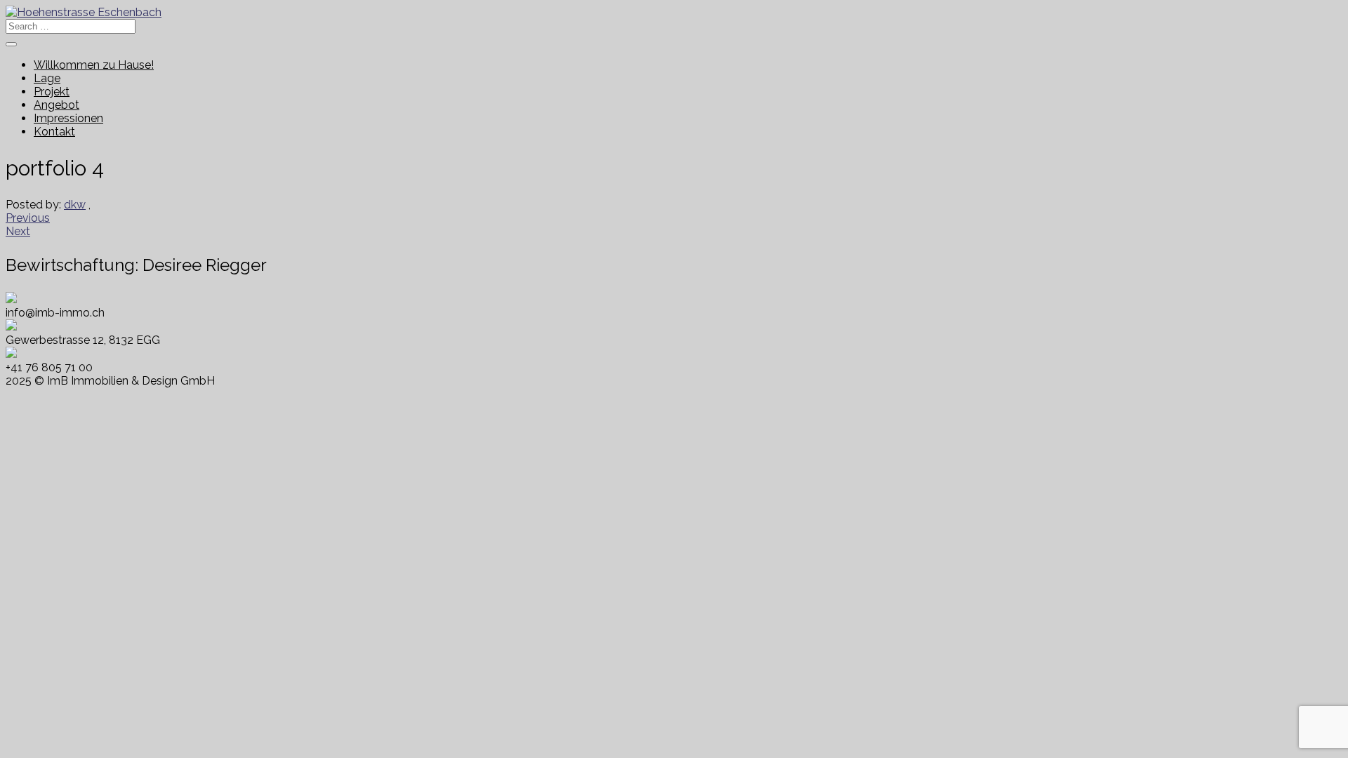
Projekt (52, 91)
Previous (28, 218)
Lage (47, 78)
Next (18, 231)
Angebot (56, 105)
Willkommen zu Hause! (94, 65)
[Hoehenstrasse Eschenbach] (83, 12)
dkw (75, 204)
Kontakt (54, 131)
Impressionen (68, 118)
